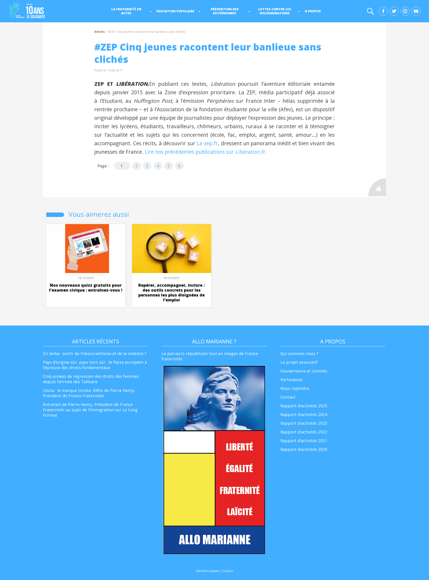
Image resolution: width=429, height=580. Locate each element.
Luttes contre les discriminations (274, 11)
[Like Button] (377, 187)
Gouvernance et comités (303, 371)
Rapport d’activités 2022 (303, 432)
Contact (288, 397)
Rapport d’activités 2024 (303, 414)
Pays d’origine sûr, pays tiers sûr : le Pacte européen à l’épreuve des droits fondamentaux (95, 364)
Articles (99, 31)
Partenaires (291, 379)
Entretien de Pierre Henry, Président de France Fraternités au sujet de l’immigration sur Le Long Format (90, 410)
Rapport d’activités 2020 (303, 449)
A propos (313, 11)
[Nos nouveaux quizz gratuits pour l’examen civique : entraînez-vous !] (85, 248)
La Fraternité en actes (126, 11)
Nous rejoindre (294, 388)
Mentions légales (208, 571)
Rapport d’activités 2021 (303, 440)
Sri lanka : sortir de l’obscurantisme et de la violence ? (94, 353)
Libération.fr (250, 151)
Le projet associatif (299, 362)
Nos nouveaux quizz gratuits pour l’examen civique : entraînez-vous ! (85, 287)
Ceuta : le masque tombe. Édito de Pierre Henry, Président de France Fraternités (89, 393)
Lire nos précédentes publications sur (190, 151)
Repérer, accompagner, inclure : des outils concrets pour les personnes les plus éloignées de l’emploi (171, 292)
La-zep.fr (207, 143)
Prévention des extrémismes (225, 11)
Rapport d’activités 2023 (303, 423)
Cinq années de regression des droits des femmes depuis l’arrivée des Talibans (91, 379)
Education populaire (175, 11)
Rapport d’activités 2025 (303, 405)
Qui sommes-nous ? (299, 353)
